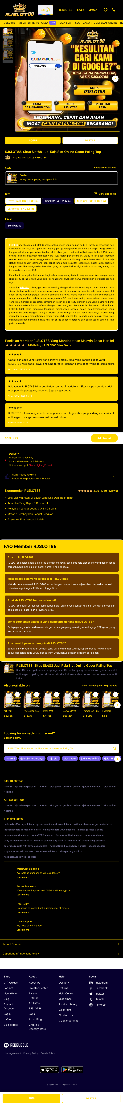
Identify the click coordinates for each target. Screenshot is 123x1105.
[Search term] (48, 10)
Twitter (100, 993)
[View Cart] (114, 10)
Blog (6, 998)
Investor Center (38, 988)
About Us (34, 982)
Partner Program (34, 995)
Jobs (32, 1013)
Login (7, 1013)
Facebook (102, 988)
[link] (10, 758)
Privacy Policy (30, 1053)
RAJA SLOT (66, 22)
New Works (11, 993)
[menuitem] (9, 22)
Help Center (66, 993)
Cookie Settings (68, 1020)
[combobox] (45, 9)
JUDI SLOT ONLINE (106, 22)
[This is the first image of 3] (20, 78)
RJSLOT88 (9, 22)
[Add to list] (17, 694)
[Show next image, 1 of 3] (115, 78)
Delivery (64, 982)
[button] (8, 31)
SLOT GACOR (83, 22)
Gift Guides (11, 982)
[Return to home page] (19, 10)
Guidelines (65, 998)
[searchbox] (61, 748)
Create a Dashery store (37, 1026)
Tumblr (100, 999)
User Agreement (12, 1053)
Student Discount (9, 1006)
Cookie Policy (48, 1053)
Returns (63, 988)
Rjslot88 (13, 245)
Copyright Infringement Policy (21, 953)
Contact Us (66, 1015)
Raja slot (24, 287)
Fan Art (8, 988)
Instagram (102, 982)
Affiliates (34, 1003)
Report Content (12, 944)
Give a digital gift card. (41, 465)
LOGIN (32, 1098)
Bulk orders (11, 1024)
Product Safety (68, 1004)
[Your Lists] (105, 10)
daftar (7, 1019)
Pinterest (101, 1004)
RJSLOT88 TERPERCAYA (36, 22)
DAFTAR (91, 1098)
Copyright (65, 1009)
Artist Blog (35, 1019)
